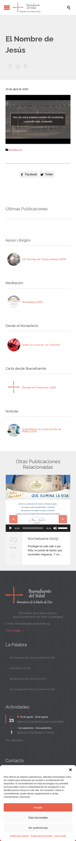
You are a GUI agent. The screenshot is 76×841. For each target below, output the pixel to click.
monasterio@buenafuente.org (32, 623)
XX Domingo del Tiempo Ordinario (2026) (32, 689)
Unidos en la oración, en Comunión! (41, 344)
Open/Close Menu (7, 7)
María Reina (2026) (20, 668)
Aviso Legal (60, 836)
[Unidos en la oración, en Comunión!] (13, 344)
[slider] (63, 527)
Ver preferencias (38, 827)
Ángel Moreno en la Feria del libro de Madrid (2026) (41, 430)
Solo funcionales (38, 817)
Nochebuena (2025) (32, 302)
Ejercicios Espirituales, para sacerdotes (40, 721)
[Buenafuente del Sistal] (40, 7)
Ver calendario (14, 740)
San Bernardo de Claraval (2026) (28, 678)
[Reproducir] (10, 528)
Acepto (38, 807)
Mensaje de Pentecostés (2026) (39, 387)
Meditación (15, 149)
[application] (38, 528)
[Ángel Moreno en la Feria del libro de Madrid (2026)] (13, 430)
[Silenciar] (55, 528)
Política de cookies (19, 836)
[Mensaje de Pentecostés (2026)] (13, 387)
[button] (70, 770)
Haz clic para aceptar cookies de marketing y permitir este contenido (38, 119)
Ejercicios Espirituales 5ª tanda (35, 732)
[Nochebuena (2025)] (13, 302)
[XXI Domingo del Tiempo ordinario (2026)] (13, 259)
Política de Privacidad (41, 836)
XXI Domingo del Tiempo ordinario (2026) (44, 259)
